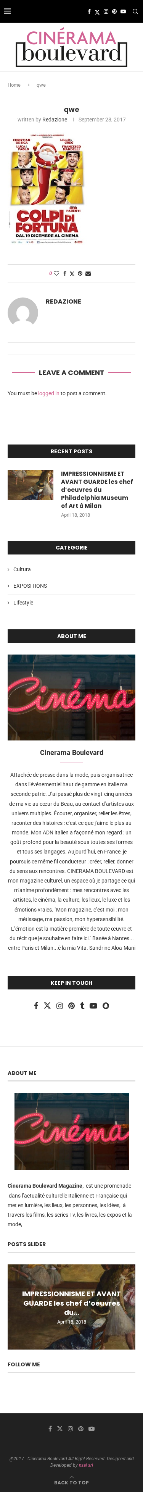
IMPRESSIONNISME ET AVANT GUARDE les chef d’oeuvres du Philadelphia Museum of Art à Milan (97, 490)
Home (14, 85)
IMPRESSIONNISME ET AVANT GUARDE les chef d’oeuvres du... (71, 1303)
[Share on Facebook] (64, 273)
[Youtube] (123, 11)
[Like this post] (56, 273)
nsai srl (86, 1465)
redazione (54, 119)
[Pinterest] (114, 11)
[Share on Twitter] (72, 273)
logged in (48, 393)
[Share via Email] (88, 273)
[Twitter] (97, 11)
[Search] (135, 11)
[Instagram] (106, 11)
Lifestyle (23, 603)
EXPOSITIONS (30, 586)
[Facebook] (89, 11)
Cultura (22, 569)
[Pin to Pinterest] (80, 273)
